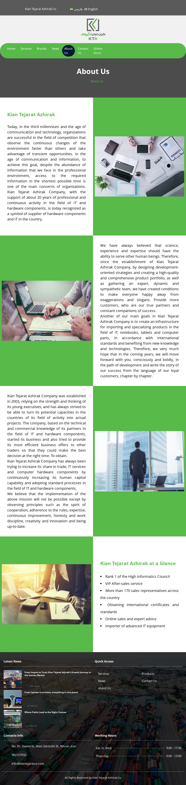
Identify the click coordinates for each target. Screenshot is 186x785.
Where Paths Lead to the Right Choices (45, 712)
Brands (42, 49)
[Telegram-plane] (160, 7)
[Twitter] (152, 7)
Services (26, 49)
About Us (68, 51)
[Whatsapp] (177, 7)
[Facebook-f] (143, 7)
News (55, 49)
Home (11, 49)
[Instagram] (169, 7)
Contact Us (83, 51)
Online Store (98, 51)
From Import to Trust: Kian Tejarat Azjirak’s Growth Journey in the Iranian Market (58, 674)
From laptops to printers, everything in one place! (51, 692)
